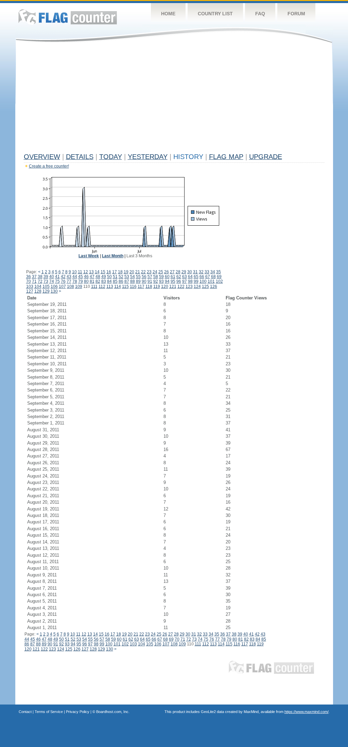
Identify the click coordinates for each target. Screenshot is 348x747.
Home (168, 13)
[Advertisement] (174, 99)
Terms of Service (49, 712)
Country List (215, 13)
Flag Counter (67, 16)
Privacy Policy (77, 712)
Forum (296, 13)
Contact (25, 712)
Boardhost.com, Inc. (112, 712)
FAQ (260, 13)
